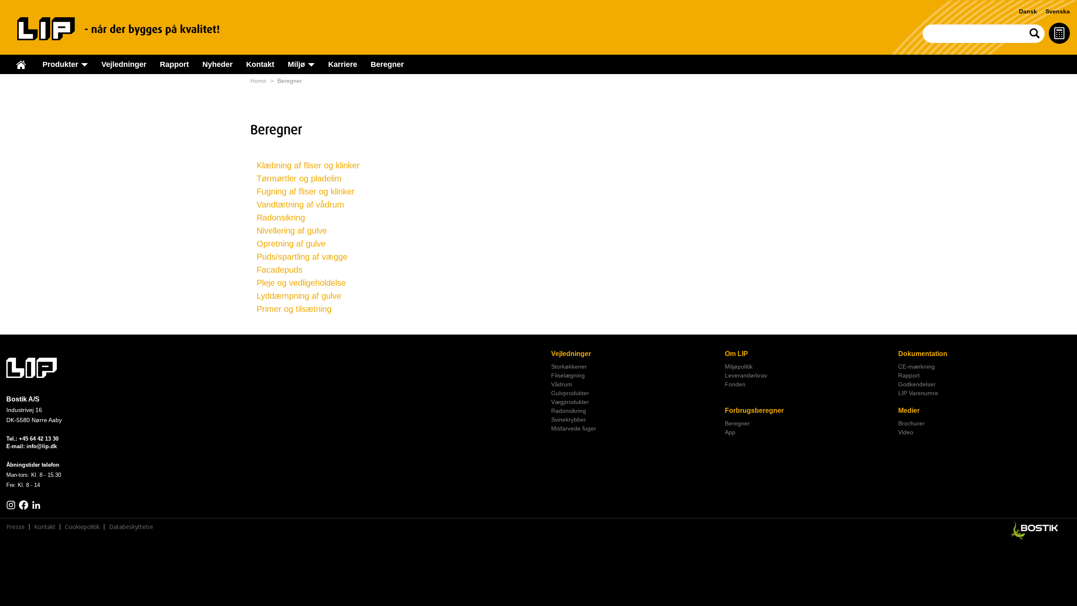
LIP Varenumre (918, 393)
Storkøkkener (569, 366)
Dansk (1028, 11)
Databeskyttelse (131, 527)
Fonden (735, 384)
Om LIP (736, 353)
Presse (15, 527)
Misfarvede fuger (573, 428)
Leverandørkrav (746, 375)
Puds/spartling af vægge (302, 256)
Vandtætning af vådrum (300, 204)
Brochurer (911, 423)
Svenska (1057, 11)
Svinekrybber (568, 419)
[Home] (126, 28)
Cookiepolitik (82, 527)
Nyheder (217, 64)
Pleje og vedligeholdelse (301, 282)
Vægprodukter (570, 402)
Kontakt (260, 64)
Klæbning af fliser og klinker (308, 165)
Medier (909, 410)
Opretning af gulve (291, 243)
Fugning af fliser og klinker (306, 191)
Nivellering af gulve (292, 230)
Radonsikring (281, 217)
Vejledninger (123, 64)
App (730, 432)
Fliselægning (568, 375)
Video (905, 432)
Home (258, 80)
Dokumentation (922, 353)
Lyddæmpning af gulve (299, 295)
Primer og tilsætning (294, 309)
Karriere (342, 64)
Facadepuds (279, 269)
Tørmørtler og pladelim (299, 178)
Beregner (387, 64)
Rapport (174, 64)
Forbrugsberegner (754, 410)
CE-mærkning (916, 366)
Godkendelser (917, 384)
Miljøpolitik (739, 366)
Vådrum (561, 384)
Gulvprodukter (570, 393)
